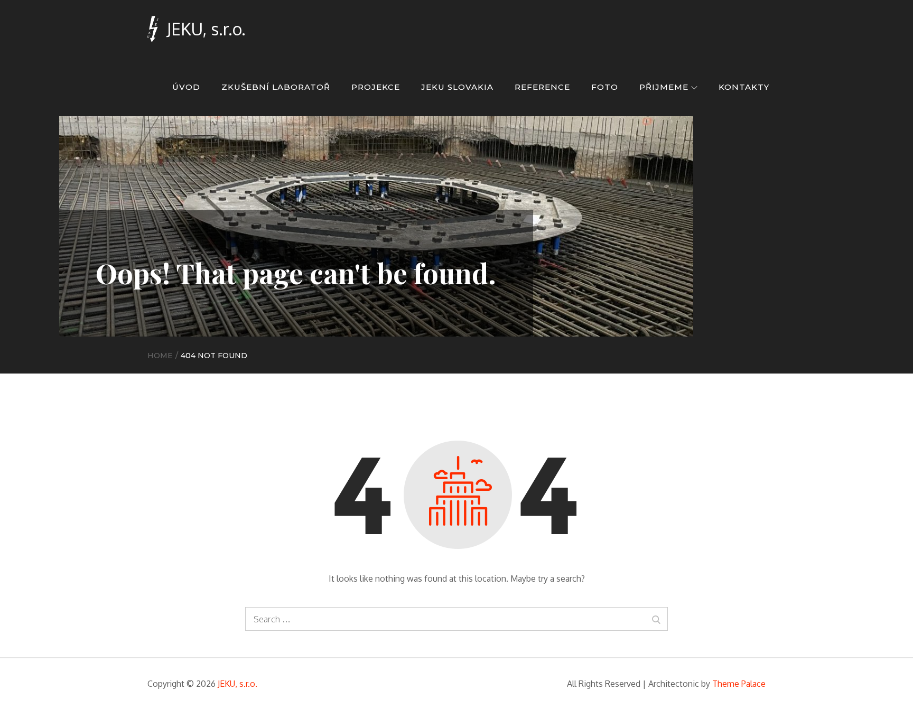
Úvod (186, 87)
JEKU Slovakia (457, 87)
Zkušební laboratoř (275, 87)
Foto (604, 87)
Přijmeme (663, 87)
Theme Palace (739, 683)
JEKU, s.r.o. (206, 29)
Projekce (375, 87)
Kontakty (744, 87)
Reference (542, 87)
